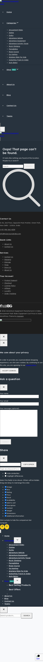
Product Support (10, 280)
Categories (9, 541)
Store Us (7, 267)
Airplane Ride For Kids (17, 57)
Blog (9, 95)
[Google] (11, 307)
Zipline (11, 33)
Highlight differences (15, 476)
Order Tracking (10, 294)
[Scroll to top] (2, 527)
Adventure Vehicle (16, 38)
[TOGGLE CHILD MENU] (17, 540)
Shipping (7, 260)
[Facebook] (1, 307)
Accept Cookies (9, 371)
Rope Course (14, 52)
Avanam (20, 316)
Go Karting (13, 54)
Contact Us (11, 105)
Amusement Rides (16, 30)
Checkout (8, 283)
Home (9, 12)
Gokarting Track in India (18, 60)
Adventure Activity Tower (18, 44)
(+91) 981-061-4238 (7, 230)
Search (26, 615)
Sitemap (7, 262)
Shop (8, 581)
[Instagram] (5, 307)
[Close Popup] (3, 337)
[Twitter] (3, 307)
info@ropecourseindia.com (10, 234)
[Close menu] (0, 531)
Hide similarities (13, 473)
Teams (9, 116)
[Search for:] (13, 166)
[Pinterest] (8, 307)
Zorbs (11, 35)
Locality (7, 291)
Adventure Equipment (17, 41)
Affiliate (7, 288)
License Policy (10, 286)
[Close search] (3, 610)
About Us (11, 84)
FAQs (6, 265)
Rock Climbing (14, 46)
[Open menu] (2, 129)
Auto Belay (13, 63)
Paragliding (13, 49)
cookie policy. (31, 365)
